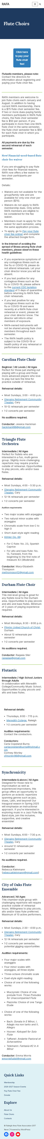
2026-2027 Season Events (15, 1087)
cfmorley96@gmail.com (17, 755)
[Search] (40, 4)
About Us (8, 1110)
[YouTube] (18, 1134)
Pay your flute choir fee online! (21, 233)
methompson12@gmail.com (18, 572)
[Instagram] (12, 1134)
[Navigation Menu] (35, 4)
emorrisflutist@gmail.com (16, 1058)
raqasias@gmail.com (13, 658)
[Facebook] (6, 1134)
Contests (8, 1118)
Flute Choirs (9, 1114)
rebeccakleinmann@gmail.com (20, 872)
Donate (7, 1095)
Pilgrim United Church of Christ (22, 627)
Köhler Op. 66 (12, 537)
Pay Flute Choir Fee (12, 1091)
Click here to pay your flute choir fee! (22, 58)
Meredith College (16, 720)
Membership (9, 1082)
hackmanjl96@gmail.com (16, 427)
